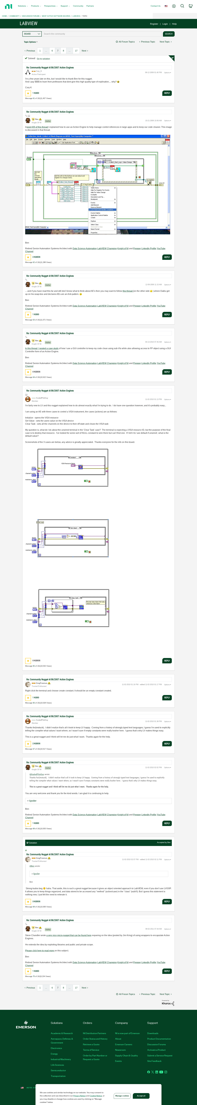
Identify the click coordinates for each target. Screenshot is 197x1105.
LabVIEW (76, 16)
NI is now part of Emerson (127, 1033)
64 (34, 377)
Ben (168, 842)
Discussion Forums (31, 16)
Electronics (56, 1048)
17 (76, 51)
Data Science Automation (85, 248)
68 (34, 829)
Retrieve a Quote (91, 1044)
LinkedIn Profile (148, 248)
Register (154, 24)
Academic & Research (62, 1033)
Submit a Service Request (159, 1055)
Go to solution (43, 59)
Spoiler (32, 800)
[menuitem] (22, 6)
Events (118, 1060)
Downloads (152, 1033)
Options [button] (167, 73)
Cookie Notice (96, 1095)
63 (34, 320)
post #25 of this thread (37, 127)
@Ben (31, 866)
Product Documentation (159, 1038)
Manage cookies (122, 1096)
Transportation (58, 1075)
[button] (28, 93)
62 (34, 262)
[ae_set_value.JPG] (69, 550)
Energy (54, 1053)
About (118, 1038)
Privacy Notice (79, 1095)
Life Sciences (57, 1064)
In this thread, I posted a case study (42, 348)
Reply (167, 93)
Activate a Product (156, 1049)
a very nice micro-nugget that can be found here (68, 935)
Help (174, 24)
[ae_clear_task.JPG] (70, 620)
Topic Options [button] (30, 42)
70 (34, 976)
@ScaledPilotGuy (36, 774)
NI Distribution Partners (94, 1033)
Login (165, 24)
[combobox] (102, 34)
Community (14, 16)
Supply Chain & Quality (126, 1055)
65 (34, 666)
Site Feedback (154, 1060)
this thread (128, 291)
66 (34, 703)
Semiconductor (58, 1070)
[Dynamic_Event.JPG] (97, 184)
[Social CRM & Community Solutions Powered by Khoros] (168, 1003)
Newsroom (120, 1049)
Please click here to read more (40, 950)
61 (34, 98)
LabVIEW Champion (107, 248)
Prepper (137, 248)
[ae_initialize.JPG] (68, 481)
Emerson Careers (123, 1044)
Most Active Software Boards (56, 16)
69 (34, 907)
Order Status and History (95, 1038)
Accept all (141, 1096)
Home (4, 16)
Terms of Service (91, 1049)
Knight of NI (123, 248)
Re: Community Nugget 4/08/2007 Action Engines (50, 67)
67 (34, 749)
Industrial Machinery (61, 1059)
